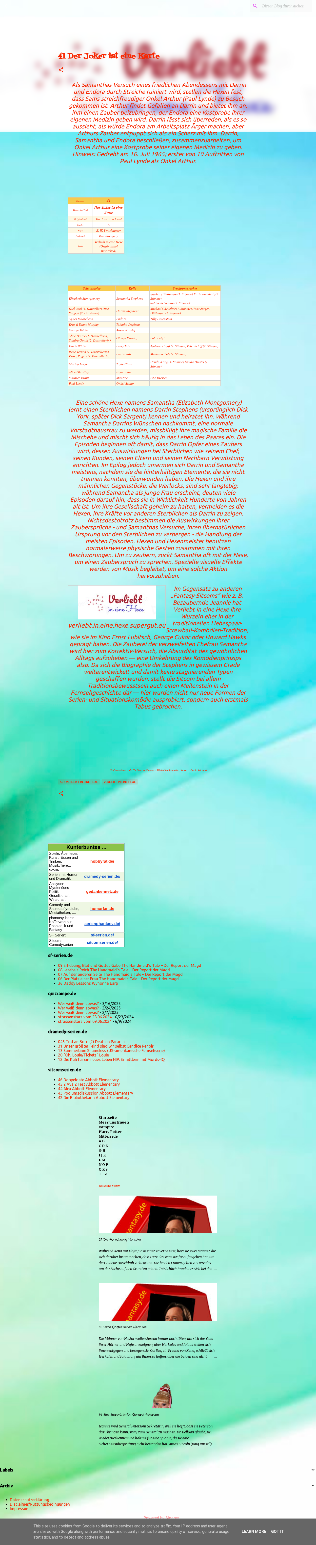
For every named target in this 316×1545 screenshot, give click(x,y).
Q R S (103, 1169)
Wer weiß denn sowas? (78, 1003)
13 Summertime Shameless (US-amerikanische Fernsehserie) (111, 1050)
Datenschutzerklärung (29, 1499)
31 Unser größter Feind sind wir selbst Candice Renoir (106, 1046)
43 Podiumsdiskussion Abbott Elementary (95, 1093)
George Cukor (171, 637)
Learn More (254, 1531)
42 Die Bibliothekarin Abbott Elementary (93, 1097)
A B (102, 1141)
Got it (277, 1531)
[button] (61, 70)
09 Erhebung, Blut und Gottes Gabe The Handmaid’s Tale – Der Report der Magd (129, 965)
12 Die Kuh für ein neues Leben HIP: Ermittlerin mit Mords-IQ (111, 1059)
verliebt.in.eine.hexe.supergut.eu (116, 625)
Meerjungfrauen (114, 1122)
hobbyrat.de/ (102, 861)
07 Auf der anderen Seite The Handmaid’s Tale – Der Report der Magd (120, 974)
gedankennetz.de (102, 891)
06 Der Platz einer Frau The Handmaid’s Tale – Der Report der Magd (118, 979)
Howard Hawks (225, 637)
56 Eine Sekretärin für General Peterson (129, 1415)
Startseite (108, 1117)
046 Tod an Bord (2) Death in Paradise (92, 1041)
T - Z (103, 1174)
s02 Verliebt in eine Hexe (79, 782)
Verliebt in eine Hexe (120, 782)
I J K (102, 1155)
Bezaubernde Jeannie (202, 602)
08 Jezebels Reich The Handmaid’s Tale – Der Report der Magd (114, 970)
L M (102, 1160)
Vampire (106, 1127)
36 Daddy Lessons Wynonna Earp (88, 983)
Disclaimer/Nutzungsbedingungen (40, 1504)
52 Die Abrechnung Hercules (120, 1239)
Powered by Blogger (161, 1518)
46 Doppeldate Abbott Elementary (88, 1080)
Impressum (20, 1508)
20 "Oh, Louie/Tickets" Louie (83, 1055)
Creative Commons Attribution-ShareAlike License (162, 770)
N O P (103, 1164)
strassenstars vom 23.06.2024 (85, 1017)
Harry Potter (110, 1131)
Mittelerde (108, 1136)
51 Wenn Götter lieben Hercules (122, 1327)
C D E (103, 1146)
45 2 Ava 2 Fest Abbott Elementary (89, 1084)
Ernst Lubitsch (131, 637)
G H (102, 1150)
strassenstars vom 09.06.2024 (85, 1021)
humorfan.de (102, 909)
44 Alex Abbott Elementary (82, 1088)
